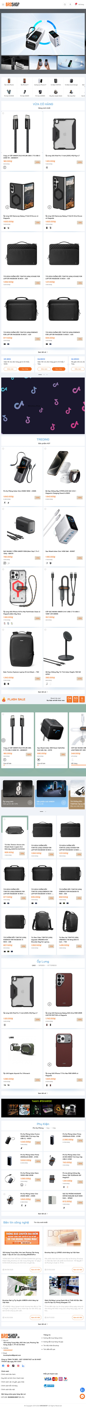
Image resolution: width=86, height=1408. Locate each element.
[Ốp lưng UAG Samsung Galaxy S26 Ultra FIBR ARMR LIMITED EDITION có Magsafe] (64, 989)
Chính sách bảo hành (8, 1374)
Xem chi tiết (35, 1270)
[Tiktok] (13, 1366)
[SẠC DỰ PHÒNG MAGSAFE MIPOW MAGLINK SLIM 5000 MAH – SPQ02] (52, 1199)
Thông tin (46, 1335)
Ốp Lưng (43, 961)
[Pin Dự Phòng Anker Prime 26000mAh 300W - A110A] (10, 1160)
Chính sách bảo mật (8, 1389)
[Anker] (43, 34)
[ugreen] (43, 63)
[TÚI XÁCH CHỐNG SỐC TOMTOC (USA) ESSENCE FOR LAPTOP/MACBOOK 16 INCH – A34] (22, 309)
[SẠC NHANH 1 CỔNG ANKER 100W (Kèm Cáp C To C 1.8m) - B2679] (22, 528)
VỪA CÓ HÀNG (43, 104)
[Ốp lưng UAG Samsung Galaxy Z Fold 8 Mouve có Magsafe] (22, 192)
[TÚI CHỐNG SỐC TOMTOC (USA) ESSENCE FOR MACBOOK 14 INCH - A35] (14, 921)
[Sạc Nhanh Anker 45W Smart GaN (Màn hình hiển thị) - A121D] (51, 728)
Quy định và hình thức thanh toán (12, 1378)
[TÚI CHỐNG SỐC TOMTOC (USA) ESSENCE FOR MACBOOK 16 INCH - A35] (70, 872)
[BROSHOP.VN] (13, 4)
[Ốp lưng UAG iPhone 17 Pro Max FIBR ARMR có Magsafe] (64, 1050)
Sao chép (25, 369)
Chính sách (5, 1371)
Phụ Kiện (43, 1124)
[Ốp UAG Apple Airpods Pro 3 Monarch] (22, 1050)
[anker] (71, 63)
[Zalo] (23, 1366)
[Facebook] (3, 1366)
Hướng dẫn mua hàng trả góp (53, 1342)
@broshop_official (34, 406)
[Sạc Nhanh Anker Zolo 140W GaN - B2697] (64, 528)
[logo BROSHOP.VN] (22, 1336)
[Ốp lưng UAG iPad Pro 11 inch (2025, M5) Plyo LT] (64, 132)
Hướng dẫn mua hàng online (52, 1338)
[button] (40, 374)
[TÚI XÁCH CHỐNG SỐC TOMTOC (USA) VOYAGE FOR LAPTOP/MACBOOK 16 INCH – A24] (22, 253)
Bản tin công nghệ (16, 1222)
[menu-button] (3, 4)
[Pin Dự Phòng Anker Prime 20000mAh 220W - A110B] (52, 1140)
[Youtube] (8, 1366)
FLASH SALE (16, 699)
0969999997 (8, 1350)
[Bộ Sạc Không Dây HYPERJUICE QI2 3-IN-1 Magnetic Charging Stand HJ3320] (64, 467)
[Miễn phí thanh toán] (64, 1379)
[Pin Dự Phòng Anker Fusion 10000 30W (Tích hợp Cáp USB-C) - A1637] (10, 1140)
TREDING (43, 439)
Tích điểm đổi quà (49, 1349)
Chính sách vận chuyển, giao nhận (12, 1382)
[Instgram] (18, 1366)
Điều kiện (10, 369)
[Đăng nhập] (70, 4)
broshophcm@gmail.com (12, 1355)
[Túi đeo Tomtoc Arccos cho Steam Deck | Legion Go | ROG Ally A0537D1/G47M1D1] (15, 829)
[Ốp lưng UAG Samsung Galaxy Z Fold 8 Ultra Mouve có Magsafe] (64, 192)
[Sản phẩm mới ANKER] (51, 788)
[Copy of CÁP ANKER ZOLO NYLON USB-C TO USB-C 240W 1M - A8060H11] (22, 132)
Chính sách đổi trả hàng (9, 1386)
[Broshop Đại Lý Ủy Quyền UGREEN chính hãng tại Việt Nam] (22, 1286)
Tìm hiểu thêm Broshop (51, 1345)
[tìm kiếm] (65, 4)
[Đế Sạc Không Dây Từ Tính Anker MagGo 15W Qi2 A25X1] (64, 648)
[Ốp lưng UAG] (18, 788)
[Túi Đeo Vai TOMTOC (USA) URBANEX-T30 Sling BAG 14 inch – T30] (70, 921)
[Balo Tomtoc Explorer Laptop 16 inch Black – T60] (22, 648)
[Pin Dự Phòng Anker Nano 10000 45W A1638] (10, 1179)
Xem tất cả (42, 352)
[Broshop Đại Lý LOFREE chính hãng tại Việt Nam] (64, 1238)
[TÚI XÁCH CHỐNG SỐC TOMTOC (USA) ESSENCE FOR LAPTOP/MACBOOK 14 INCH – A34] (64, 309)
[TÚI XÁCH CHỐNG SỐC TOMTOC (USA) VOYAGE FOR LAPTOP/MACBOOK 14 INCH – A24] (64, 253)
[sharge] (15, 63)
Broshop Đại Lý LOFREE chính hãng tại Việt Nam (62, 1252)
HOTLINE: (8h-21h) (12, 1397)
